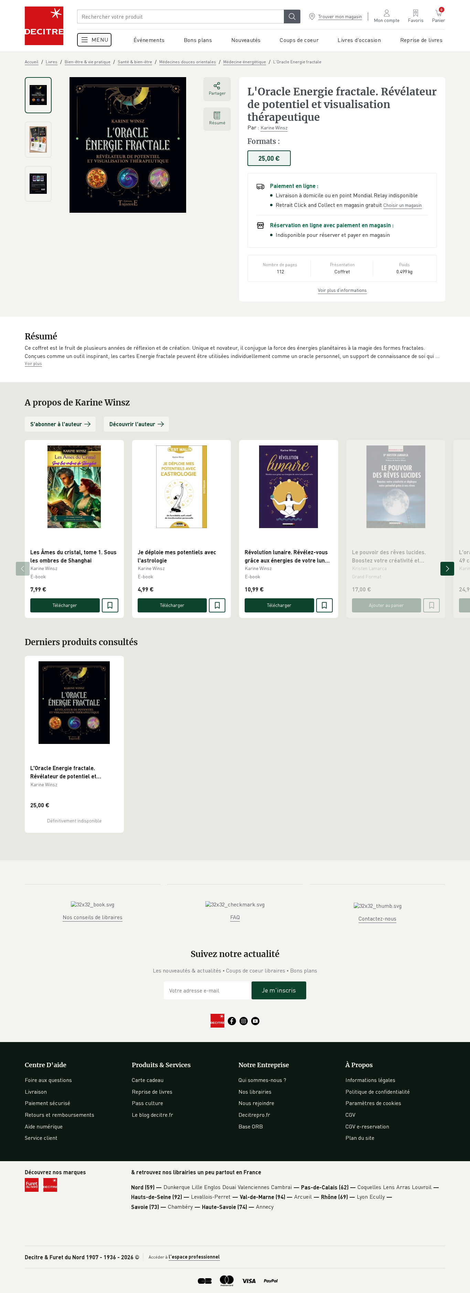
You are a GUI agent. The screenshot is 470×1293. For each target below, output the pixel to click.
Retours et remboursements (59, 1114)
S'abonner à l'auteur (56, 424)
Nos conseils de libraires (92, 917)
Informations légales (370, 1079)
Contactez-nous (377, 918)
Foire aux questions (48, 1079)
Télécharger (65, 605)
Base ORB (250, 1126)
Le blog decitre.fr (152, 1114)
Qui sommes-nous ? (262, 1079)
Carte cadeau (147, 1079)
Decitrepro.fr (254, 1114)
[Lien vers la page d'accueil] (44, 26)
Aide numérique (44, 1126)
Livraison (36, 1091)
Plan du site (359, 1137)
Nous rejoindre (256, 1103)
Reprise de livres (152, 1091)
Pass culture (147, 1103)
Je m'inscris (279, 990)
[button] (235, 352)
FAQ (235, 917)
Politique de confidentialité (377, 1091)
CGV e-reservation (367, 1126)
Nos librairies (254, 1091)
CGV (350, 1114)
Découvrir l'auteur (132, 424)
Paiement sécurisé (47, 1103)
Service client (41, 1137)
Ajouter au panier (386, 605)
